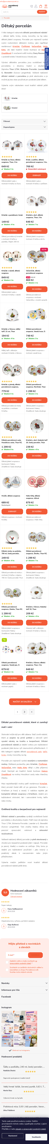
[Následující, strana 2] (24, 712)
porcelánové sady (34, 751)
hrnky (3, 755)
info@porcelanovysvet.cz (9, 1)
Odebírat (35, 955)
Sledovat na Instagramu (21, 1050)
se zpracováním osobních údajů (23, 962)
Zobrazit (37, 175)
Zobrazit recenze (16, 897)
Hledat (42, 12)
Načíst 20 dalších (22, 701)
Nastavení (12, 1135)
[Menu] (46, 6)
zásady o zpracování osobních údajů (30, 1129)
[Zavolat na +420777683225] (31, 6)
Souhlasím (36, 1137)
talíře (45, 751)
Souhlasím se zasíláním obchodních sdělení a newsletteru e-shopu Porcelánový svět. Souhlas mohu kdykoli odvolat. (26, 969)
